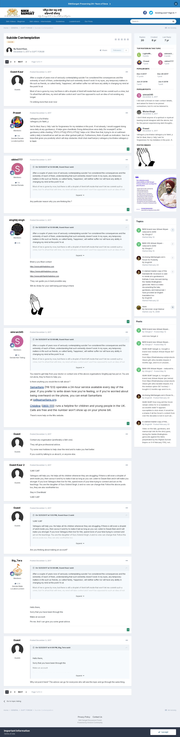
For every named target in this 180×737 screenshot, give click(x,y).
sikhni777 (17, 159)
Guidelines (60, 21)
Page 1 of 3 (36, 62)
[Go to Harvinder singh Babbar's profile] (139, 307)
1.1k (18, 183)
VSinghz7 (149, 234)
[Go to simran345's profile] (17, 341)
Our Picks (89, 21)
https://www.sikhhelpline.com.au (43, 271)
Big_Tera (17, 560)
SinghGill (148, 262)
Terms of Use (9, 734)
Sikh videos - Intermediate (40, 21)
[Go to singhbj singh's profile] (17, 229)
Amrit (144, 306)
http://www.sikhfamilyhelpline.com (44, 276)
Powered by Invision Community (90, 723)
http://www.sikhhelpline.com (42, 266)
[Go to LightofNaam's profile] (139, 55)
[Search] (173, 21)
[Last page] (26, 62)
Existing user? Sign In (165, 13)
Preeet (17, 112)
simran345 (16, 332)
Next (20, 62)
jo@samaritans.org (44, 399)
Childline (35, 405)
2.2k (18, 583)
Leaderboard (74, 21)
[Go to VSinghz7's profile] (139, 230)
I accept (164, 732)
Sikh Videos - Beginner (15, 21)
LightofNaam (148, 53)
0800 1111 (48, 405)
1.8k (18, 136)
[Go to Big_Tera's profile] (17, 570)
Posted (40, 72)
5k (18, 355)
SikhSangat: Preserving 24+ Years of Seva (88, 4)
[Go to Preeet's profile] (17, 122)
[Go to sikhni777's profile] (17, 169)
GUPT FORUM (38, 51)
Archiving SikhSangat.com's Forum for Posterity (158, 395)
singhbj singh (17, 220)
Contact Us (97, 717)
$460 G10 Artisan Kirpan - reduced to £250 (157, 368)
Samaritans (37, 387)
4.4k (18, 243)
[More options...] (126, 72)
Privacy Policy (84, 717)
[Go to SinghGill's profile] (139, 258)
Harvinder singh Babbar (154, 309)
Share (104, 50)
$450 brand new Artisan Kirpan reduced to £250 (155, 329)
